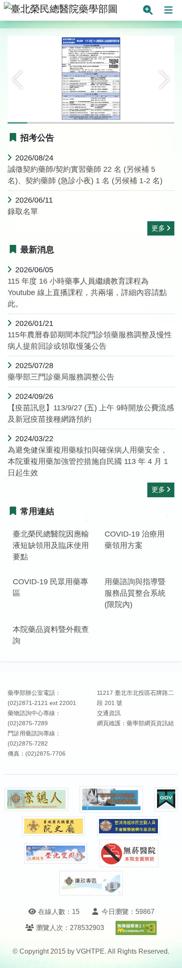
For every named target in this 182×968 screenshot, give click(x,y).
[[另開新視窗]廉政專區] (91, 883)
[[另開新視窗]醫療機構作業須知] (128, 825)
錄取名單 (23, 211)
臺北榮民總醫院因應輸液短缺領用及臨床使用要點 (51, 545)
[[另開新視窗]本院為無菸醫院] (128, 853)
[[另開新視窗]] (91, 79)
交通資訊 (109, 713)
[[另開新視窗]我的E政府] (165, 799)
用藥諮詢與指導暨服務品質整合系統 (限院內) (135, 593)
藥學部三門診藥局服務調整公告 (61, 377)
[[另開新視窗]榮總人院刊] (36, 799)
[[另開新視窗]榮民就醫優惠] (111, 799)
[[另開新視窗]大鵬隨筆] (56, 853)
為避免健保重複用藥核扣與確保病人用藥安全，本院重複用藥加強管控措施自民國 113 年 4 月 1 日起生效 (88, 461)
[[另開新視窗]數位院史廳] (53, 826)
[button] (17, 79)
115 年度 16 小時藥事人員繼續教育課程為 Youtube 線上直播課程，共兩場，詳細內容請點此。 (87, 292)
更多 (158, 228)
